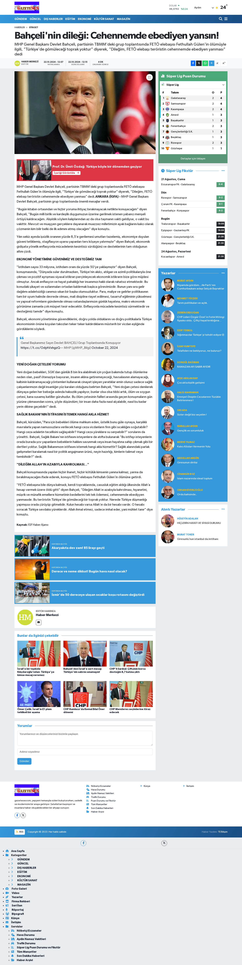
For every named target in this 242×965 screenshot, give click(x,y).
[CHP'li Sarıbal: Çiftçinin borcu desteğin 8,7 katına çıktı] (131, 653)
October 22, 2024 (105, 347)
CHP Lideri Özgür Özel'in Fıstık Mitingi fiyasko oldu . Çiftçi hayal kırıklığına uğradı (200, 319)
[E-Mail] (38, 622)
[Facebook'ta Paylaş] (193, 63)
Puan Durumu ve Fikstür (103, 800)
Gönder (24, 761)
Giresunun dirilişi (187, 462)
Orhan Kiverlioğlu (190, 490)
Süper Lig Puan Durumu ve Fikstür (38, 947)
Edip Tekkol (185, 330)
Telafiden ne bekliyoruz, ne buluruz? (199, 350)
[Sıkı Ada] (167, 412)
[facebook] (83, 843)
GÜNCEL (35, 19)
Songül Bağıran (188, 362)
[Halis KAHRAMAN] (167, 396)
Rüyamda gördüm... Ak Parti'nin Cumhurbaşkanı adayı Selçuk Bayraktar (200, 287)
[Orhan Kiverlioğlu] (167, 492)
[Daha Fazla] (211, 63)
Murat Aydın (185, 281)
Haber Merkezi (47, 615)
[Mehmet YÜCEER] (167, 300)
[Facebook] (17, 815)
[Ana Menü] (225, 19)
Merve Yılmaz (186, 442)
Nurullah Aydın (187, 426)
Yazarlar (17, 897)
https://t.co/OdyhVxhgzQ (40, 347)
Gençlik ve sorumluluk (190, 430)
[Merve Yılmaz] (167, 444)
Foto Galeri (19, 888)
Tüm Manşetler (99, 804)
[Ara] (221, 19)
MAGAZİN (123, 19)
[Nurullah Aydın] (167, 428)
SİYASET (33, 27)
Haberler (19, 27)
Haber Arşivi (97, 812)
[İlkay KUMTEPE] (167, 348)
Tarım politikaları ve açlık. (192, 303)
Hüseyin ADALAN (187, 518)
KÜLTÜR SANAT (104, 19)
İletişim (190, 786)
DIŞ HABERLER (53, 19)
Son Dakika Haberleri (102, 808)
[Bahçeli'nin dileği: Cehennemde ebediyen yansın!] (85, 112)
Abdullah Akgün (188, 458)
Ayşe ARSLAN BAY (187, 378)
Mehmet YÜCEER (187, 298)
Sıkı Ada (182, 410)
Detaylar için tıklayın (193, 158)
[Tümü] (223, 273)
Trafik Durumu (98, 797)
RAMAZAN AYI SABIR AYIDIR (193, 366)
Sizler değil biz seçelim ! (192, 414)
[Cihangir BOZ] (167, 476)
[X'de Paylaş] (199, 63)
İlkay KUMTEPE (186, 346)
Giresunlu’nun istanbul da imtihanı (197, 539)
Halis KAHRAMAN (187, 392)
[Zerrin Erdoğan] (167, 316)
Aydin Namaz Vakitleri (102, 793)
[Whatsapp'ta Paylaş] (205, 63)
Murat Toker (185, 534)
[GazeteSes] (26, 7)
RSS (21, 832)
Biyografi (17, 914)
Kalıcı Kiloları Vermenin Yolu (193, 446)
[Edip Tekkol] (167, 332)
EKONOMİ (84, 19)
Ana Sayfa (18, 851)
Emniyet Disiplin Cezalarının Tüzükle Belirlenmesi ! (199, 399)
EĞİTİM (70, 19)
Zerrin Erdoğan (188, 312)
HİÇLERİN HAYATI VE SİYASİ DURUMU (199, 523)
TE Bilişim (223, 832)
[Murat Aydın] (167, 284)
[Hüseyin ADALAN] (167, 520)
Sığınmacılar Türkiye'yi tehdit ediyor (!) (200, 335)
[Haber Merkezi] (25, 617)
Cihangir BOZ (186, 474)
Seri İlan (16, 905)
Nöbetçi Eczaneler (101, 786)
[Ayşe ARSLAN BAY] (167, 380)
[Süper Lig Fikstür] (223, 170)
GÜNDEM (20, 19)
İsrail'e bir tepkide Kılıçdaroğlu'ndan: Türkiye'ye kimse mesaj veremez (35, 672)
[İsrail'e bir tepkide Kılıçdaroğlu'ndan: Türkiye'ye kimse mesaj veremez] (39, 653)
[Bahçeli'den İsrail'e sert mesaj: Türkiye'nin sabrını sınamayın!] (85, 653)
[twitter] (164, 843)
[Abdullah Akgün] (167, 460)
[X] (23, 815)
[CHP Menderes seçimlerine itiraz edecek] (131, 694)
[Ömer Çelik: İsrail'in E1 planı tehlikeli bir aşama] (39, 694)
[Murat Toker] (167, 536)
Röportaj (17, 909)
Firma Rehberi (20, 901)
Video (15, 893)
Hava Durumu (98, 789)
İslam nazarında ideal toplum (194, 478)
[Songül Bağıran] (167, 364)
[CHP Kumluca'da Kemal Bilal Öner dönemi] (85, 694)
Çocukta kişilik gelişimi (191, 382)
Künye (147, 786)
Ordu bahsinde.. (187, 494)
